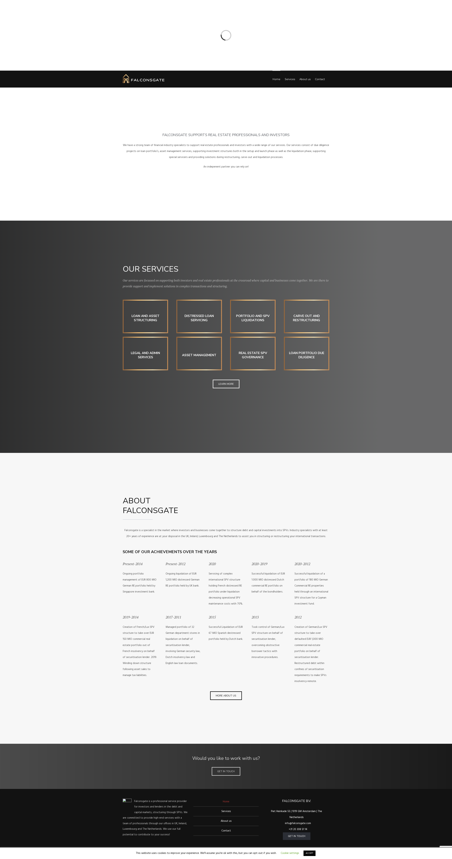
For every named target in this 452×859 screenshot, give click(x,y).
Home (226, 802)
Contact (226, 831)
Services (226, 811)
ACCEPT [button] (309, 853)
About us (226, 821)
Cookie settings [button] (290, 853)
